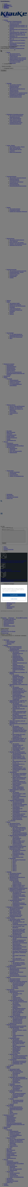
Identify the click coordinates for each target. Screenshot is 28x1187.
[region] (14, 593)
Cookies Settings (14, 598)
